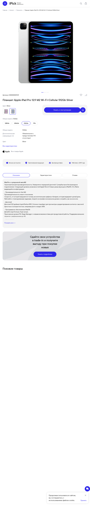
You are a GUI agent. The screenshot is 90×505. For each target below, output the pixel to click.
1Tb (34, 123)
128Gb (7, 123)
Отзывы (74, 175)
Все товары (17, 151)
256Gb (16, 123)
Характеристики (46, 175)
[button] (42, 92)
